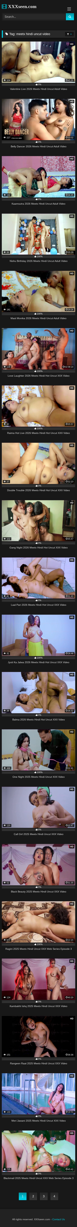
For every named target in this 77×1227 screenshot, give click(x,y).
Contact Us (58, 1219)
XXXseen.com (22, 6)
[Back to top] (66, 1216)
